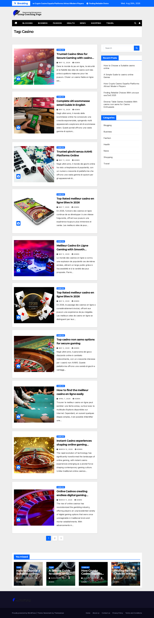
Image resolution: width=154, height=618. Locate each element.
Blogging (27, 23)
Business (43, 23)
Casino (116, 567)
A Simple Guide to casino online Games (60, 573)
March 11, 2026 (66, 500)
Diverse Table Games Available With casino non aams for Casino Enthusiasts (120, 104)
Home (88, 613)
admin (77, 62)
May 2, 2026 (64, 348)
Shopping (96, 23)
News (83, 23)
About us (96, 613)
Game (19, 567)
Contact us (106, 613)
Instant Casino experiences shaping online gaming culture (74, 444)
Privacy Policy (117, 613)
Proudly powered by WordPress (24, 613)
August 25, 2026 (26, 578)
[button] (135, 23)
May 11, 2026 (64, 160)
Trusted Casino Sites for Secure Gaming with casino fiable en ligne (74, 57)
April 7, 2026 (65, 399)
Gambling (60, 50)
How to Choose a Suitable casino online (28, 573)
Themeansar (59, 613)
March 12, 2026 (66, 449)
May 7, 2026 (64, 207)
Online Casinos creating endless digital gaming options (72, 495)
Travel (110, 23)
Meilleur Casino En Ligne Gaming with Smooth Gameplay (72, 249)
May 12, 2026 (65, 62)
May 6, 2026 (64, 254)
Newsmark (47, 613)
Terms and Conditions (133, 613)
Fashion (57, 23)
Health (71, 23)
